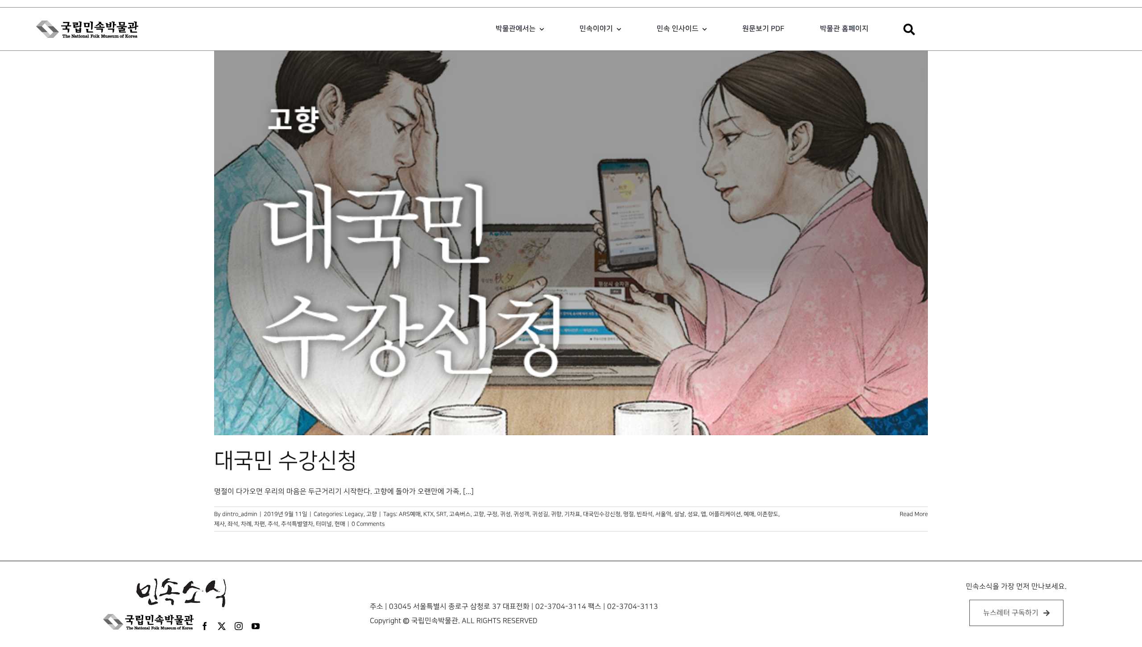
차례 (246, 524)
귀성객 (521, 514)
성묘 (692, 514)
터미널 (324, 524)
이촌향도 (767, 514)
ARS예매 (410, 514)
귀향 (556, 514)
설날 (679, 514)
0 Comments (368, 524)
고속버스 (460, 514)
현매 (340, 524)
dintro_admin (239, 514)
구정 (492, 514)
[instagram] (239, 626)
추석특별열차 (297, 524)
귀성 (505, 514)
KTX (428, 514)
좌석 (233, 524)
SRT (441, 514)
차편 (259, 524)
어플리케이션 (725, 514)
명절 (628, 514)
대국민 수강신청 (285, 461)
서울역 (663, 514)
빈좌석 (645, 514)
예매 (749, 514)
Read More (914, 514)
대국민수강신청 (602, 514)
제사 (219, 524)
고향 (371, 514)
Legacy (354, 514)
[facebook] (205, 626)
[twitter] (222, 626)
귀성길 (540, 514)
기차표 (572, 514)
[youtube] (256, 626)
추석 (273, 524)
